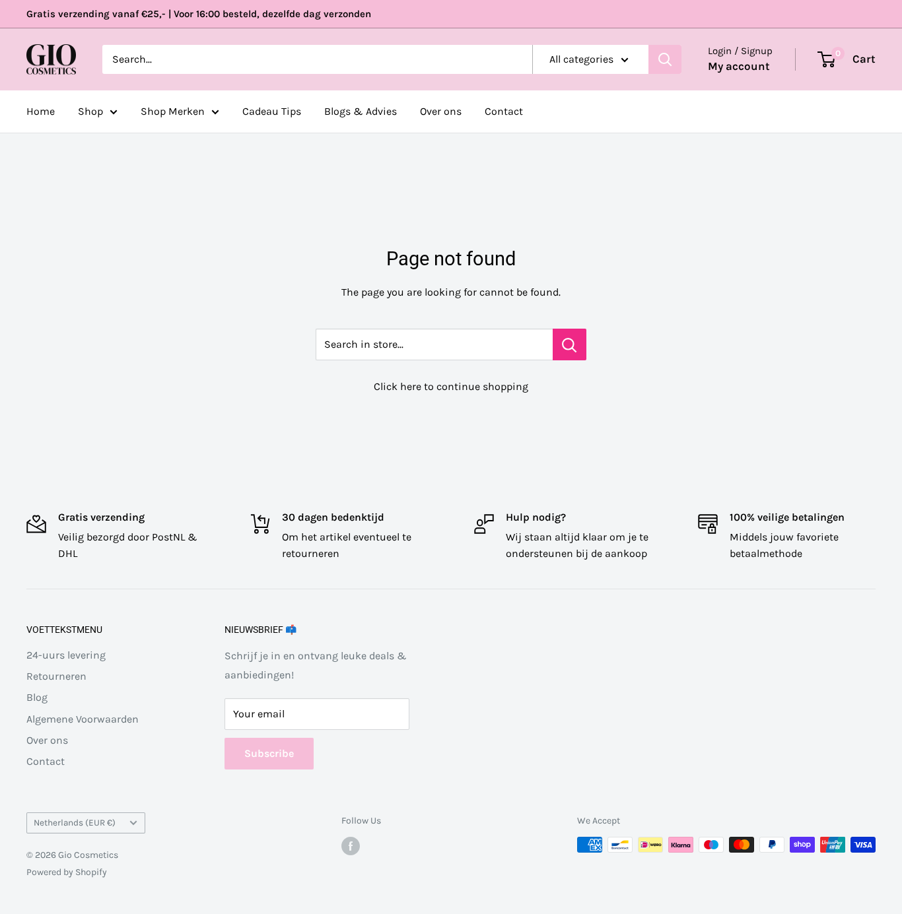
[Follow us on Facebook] (350, 846)
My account (739, 66)
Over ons (441, 111)
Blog (37, 697)
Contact (504, 111)
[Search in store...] (569, 344)
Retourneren (56, 676)
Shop (90, 111)
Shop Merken (173, 111)
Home (40, 111)
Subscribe (269, 753)
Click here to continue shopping (451, 386)
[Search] (664, 59)
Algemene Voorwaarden (82, 719)
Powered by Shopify (66, 872)
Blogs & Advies (360, 111)
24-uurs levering (66, 655)
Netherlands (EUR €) (75, 823)
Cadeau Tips (271, 111)
